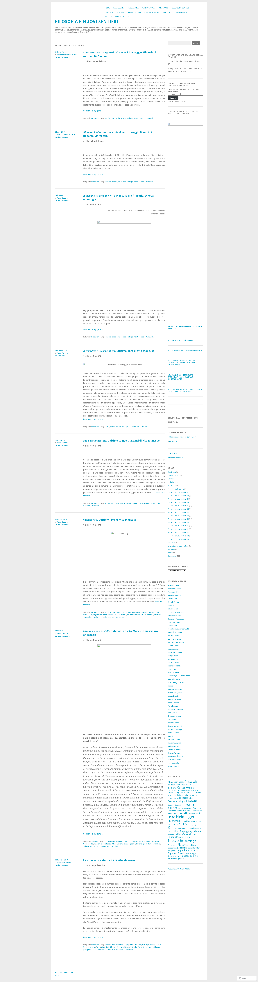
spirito (112, 427)
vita (102, 617)
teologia (130, 118)
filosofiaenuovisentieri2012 (67, 55)
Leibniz (170, 831)
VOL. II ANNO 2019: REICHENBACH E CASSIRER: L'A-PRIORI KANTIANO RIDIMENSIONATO (181, 377)
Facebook (173, 441)
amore (106, 841)
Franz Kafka (181, 808)
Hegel (172, 817)
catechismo (116, 612)
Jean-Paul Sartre (182, 824)
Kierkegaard (196, 828)
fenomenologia (177, 801)
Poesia (170, 553)
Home (107, 8)
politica (192, 845)
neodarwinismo (120, 615)
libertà (107, 427)
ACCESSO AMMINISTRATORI (179, 869)
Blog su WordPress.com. (64, 973)
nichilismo (186, 837)
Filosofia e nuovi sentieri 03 (178, 499)
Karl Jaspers (179, 828)
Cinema (171, 479)
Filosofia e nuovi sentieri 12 (178, 529)
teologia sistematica (149, 503)
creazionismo (126, 612)
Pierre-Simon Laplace (146, 947)
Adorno (170, 782)
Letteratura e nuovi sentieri (178, 546)
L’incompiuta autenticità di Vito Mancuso (109, 860)
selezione (157, 615)
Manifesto (167, 12)
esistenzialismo (173, 798)
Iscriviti (173, 98)
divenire (192, 793)
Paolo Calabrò (62, 198)
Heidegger (112, 947)
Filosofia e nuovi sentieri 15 (178, 539)
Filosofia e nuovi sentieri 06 (178, 509)
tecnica (176, 856)
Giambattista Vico (182, 811)
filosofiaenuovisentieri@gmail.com (182, 437)
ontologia (190, 841)
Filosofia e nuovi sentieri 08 (178, 516)
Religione (171, 851)
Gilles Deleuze (196, 811)
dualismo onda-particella (132, 841)
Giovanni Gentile (173, 813)
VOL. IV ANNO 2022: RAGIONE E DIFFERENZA (185, 351)
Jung (194, 825)
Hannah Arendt (192, 813)
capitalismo (172, 788)
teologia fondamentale (132, 503)
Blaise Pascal (189, 785)
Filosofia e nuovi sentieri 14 (178, 536)
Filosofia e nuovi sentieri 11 (178, 526)
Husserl (173, 821)
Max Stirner (125, 947)
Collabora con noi (180, 8)
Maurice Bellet (88, 844)
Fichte (98, 947)
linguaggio (185, 831)
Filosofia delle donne (114, 12)
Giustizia (104, 947)
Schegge (172, 454)
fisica (148, 841)
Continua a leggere (93, 111)
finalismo (144, 612)
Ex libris (171, 482)
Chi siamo (163, 8)
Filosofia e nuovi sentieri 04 (178, 502)
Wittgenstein (180, 858)
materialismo (154, 612)
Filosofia (171, 486)
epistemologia (190, 795)
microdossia (88, 615)
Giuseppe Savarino (64, 863)
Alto (57, 975)
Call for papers (148, 8)
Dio (106, 503)
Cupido (119, 841)
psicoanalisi (172, 848)
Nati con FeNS (182, 12)
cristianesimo (182, 790)
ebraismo (111, 503)
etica (93, 947)
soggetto (194, 854)
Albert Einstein (110, 945)
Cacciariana (133, 8)
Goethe (182, 813)
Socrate (187, 853)
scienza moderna (147, 615)
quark (145, 844)
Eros (143, 841)
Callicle (145, 945)
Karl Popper (187, 828)
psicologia (116, 118)
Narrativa (171, 549)
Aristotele (119, 945)
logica (192, 831)
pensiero (108, 118)
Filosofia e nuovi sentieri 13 (178, 532)
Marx (198, 831)
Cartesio (151, 945)
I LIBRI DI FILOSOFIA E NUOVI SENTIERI (143, 12)
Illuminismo (190, 821)
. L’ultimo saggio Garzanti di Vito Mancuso (121, 440)
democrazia (196, 790)
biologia (108, 612)
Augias (126, 945)
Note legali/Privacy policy (117, 17)
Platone (139, 844)
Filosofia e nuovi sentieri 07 (178, 512)
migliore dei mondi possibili (103, 615)
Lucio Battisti (155, 841)
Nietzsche (119, 503)
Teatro (118, 427)
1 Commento (60, 356)
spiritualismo (88, 617)
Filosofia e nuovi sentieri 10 (178, 522)
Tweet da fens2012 (175, 458)
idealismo (182, 821)
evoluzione (136, 612)
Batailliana (118, 8)
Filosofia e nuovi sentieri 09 (178, 519)
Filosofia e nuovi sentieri (86, 21)
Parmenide (172, 845)
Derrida (171, 792)
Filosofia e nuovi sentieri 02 (178, 496)
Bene (139, 945)
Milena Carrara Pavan (120, 844)
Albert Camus (179, 782)
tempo (183, 856)
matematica (172, 834)
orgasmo (131, 844)
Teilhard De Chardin (90, 846)
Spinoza (171, 856)
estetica (183, 797)
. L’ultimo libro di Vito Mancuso (118, 351)
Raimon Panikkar (133, 615)
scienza (123, 118)
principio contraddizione (92, 950)
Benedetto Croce (176, 784)
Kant (118, 947)
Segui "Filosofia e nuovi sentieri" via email (181, 85)
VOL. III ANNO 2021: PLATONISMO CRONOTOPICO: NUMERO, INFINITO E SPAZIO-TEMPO (183, 363)
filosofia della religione (175, 805)
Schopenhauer (107, 950)
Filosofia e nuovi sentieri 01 (178, 492)
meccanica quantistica (102, 844)
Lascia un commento (63, 57)
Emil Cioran (179, 795)
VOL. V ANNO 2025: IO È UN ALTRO (181, 340)
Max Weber (182, 834)
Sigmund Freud (176, 853)
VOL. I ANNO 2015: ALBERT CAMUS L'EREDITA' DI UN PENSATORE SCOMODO (185, 390)
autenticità (133, 945)
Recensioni (95, 118)
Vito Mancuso (139, 118)
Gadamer (188, 808)
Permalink (149, 118)
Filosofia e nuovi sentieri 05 (178, 506)
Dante (189, 790)
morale (180, 837)
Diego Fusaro (180, 793)
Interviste (94, 841)
